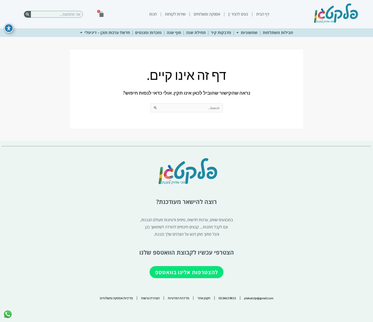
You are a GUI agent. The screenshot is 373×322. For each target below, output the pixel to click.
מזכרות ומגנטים (148, 32)
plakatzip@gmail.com (258, 298)
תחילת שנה (196, 32)
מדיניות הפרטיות (178, 298)
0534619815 (227, 298)
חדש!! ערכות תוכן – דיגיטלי (107, 32)
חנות (153, 14)
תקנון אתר (203, 298)
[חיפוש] (27, 14)
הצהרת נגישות (150, 298)
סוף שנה (174, 32)
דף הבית (262, 14)
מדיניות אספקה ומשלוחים (116, 298)
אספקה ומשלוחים (207, 14)
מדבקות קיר (221, 32)
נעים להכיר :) (238, 14)
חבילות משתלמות (278, 32)
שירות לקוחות (175, 14)
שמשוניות (249, 32)
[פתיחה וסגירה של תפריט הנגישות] (8, 28)
